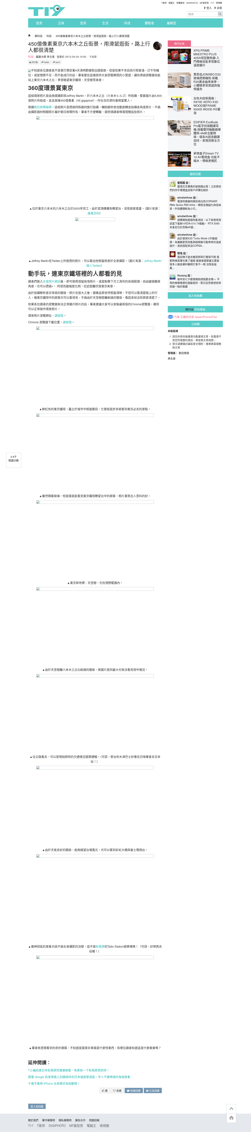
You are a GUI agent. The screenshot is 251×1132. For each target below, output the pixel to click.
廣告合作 (80, 1120)
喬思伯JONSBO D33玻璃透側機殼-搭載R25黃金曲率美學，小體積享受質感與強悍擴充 (207, 81)
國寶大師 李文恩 (45, 56)
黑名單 (171, 358)
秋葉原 (100, 946)
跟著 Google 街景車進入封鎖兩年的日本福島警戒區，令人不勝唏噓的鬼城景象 (79, 1077)
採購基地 (180, 2)
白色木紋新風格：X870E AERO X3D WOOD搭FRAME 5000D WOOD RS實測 (206, 105)
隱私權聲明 (65, 1120)
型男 (83, 23)
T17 (46, 10)
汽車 (177, 317)
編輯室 (171, 23)
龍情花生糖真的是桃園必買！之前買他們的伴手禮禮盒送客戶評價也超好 (195, 188)
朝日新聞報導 (43, 107)
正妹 (61, 23)
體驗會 (149, 23)
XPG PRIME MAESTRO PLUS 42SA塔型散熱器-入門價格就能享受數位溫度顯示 (206, 57)
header (231, 1108)
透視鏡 (219, 2)
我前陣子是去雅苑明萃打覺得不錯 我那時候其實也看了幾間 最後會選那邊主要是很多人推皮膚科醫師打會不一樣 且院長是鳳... (194, 262)
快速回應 (135, 1090)
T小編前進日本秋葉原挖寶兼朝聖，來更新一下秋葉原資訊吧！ (68, 1070)
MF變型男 (204, 2)
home (231, 1117)
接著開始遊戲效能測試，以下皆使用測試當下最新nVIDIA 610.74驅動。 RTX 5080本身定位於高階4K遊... (195, 223)
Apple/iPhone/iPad (206, 317)
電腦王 (171, 2)
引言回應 (153, 1090)
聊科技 (38, 36)
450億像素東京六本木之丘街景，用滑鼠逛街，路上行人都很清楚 (93, 36)
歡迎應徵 (184, 353)
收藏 (118, 1090)
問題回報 (94, 1120)
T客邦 (164, 2)
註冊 (219, 8)
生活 (105, 23)
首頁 (39, 23)
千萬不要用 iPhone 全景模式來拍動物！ (54, 1083)
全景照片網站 (51, 281)
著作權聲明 (48, 1120)
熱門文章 (179, 43)
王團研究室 (187, 317)
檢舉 (94, 56)
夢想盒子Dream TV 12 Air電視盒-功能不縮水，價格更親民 (206, 157)
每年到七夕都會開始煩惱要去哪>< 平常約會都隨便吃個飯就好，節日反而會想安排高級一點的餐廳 (195, 282)
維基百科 (93, 213)
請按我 (59, 315)
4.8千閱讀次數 (13, 458)
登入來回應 (37, 1106)
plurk (57, 62)
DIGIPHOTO (192, 2)
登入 (209, 8)
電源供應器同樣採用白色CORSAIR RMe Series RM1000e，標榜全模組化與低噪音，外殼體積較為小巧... (195, 204)
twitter (46, 62)
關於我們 (33, 1120)
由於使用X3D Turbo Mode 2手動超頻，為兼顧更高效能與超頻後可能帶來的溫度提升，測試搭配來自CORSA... (195, 241)
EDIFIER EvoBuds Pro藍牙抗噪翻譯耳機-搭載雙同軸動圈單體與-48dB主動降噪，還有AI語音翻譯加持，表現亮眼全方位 (207, 133)
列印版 (34, 62)
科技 (127, 23)
